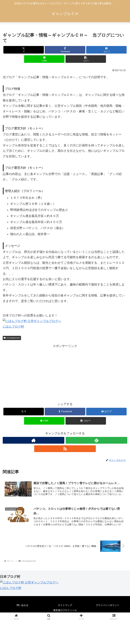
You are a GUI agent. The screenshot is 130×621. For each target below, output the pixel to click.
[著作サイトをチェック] (33, 440)
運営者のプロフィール (65, 610)
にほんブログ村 (13, 326)
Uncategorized (13, 338)
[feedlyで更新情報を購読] (96, 440)
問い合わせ (22, 605)
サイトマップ (65, 605)
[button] (86, 59)
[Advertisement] (65, 372)
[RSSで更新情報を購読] (65, 448)
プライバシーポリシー (107, 605)
